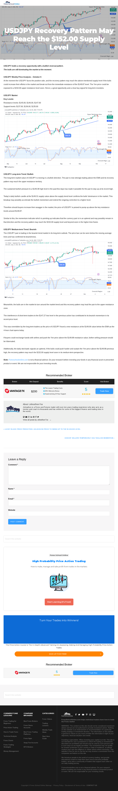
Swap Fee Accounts (31, 743)
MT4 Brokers (28, 747)
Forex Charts (8, 740)
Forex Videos (47, 719)
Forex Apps (28, 738)
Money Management (11, 751)
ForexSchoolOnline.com (12, 3)
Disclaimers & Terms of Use (75, 785)
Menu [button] (111, 3)
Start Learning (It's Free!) (59, 602)
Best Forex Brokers (31, 721)
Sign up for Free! (57, 654)
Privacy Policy (58, 785)
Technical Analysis (10, 736)
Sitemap (49, 785)
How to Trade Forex (11, 732)
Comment (13, 465)
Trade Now (104, 391)
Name (11, 489)
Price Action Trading (11, 727)
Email (11, 499)
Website (11, 510)
